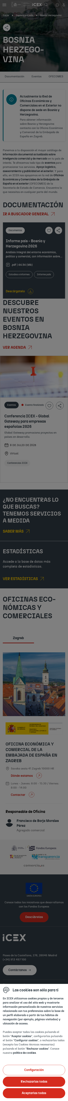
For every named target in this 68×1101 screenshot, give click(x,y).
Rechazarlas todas (34, 1081)
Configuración (34, 1070)
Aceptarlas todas (34, 1093)
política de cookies (24, 1052)
